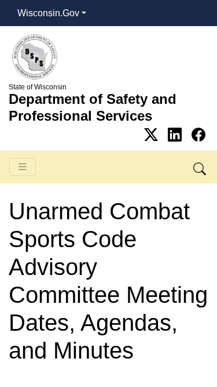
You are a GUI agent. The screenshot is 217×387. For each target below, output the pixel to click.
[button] (200, 167)
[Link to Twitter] (153, 135)
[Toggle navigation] (22, 167)
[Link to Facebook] (198, 135)
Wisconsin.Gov (48, 13)
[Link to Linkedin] (177, 135)
